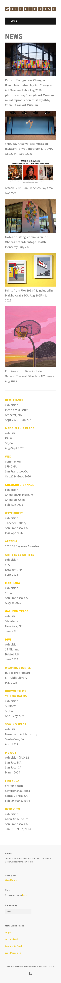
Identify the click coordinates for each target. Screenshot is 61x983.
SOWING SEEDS (15, 724)
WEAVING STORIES (18, 668)
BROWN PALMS (15, 691)
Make (17, 966)
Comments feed (13, 946)
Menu (14, 21)
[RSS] (31, 973)
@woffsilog (11, 880)
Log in (8, 932)
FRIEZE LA (12, 781)
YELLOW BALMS (16, 696)
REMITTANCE (14, 400)
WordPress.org (13, 952)
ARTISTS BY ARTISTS (19, 555)
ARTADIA (11, 541)
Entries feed (11, 939)
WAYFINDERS (14, 513)
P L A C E (11, 752)
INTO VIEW (12, 809)
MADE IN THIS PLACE (19, 428)
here (24, 895)
